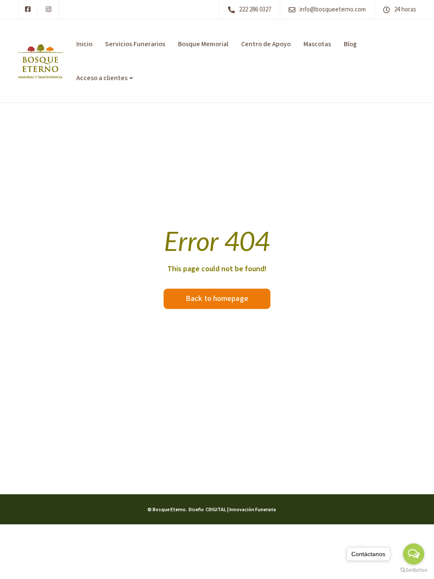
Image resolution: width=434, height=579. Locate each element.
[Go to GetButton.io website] (413, 570)
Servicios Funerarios (135, 44)
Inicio (84, 44)
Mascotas (317, 44)
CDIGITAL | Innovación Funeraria (240, 509)
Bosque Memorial (203, 44)
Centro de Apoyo (266, 44)
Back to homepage (217, 298)
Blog (350, 44)
